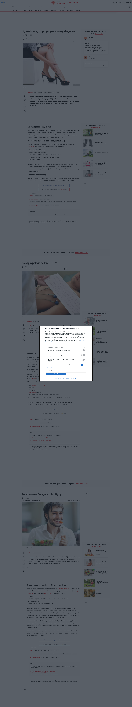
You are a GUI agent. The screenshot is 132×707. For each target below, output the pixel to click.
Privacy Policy (74, 378)
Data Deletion (58, 378)
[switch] (83, 350)
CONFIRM (56, 373)
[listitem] (66, 347)
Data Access (66, 378)
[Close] (89, 328)
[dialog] (66, 353)
